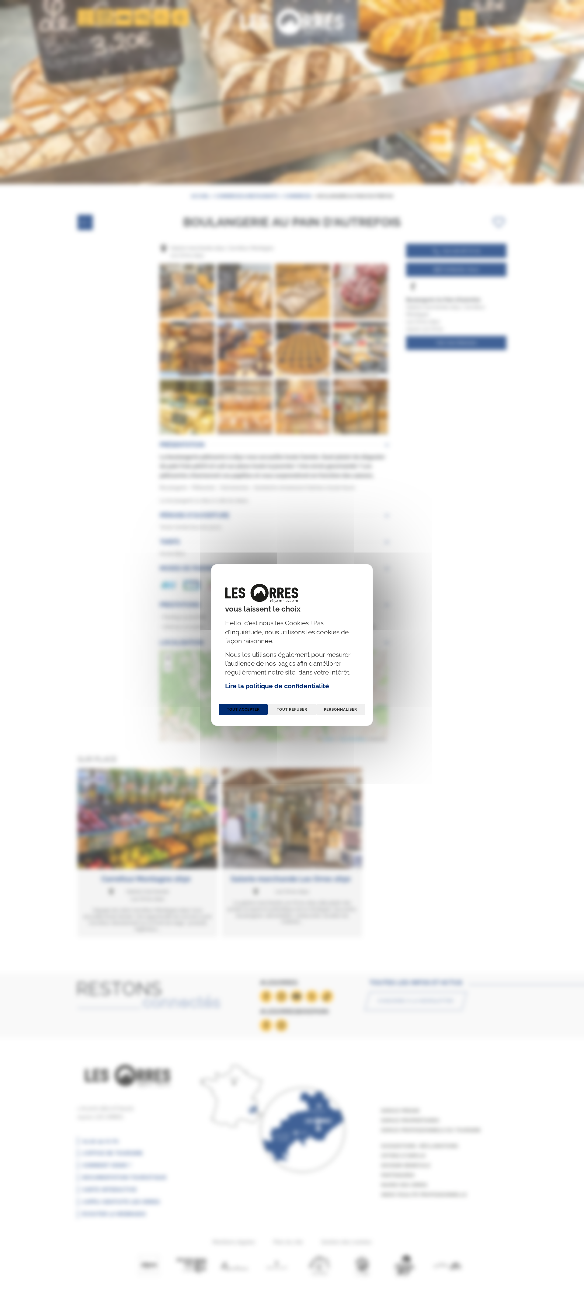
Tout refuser (292, 709)
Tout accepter (243, 709)
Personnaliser (340, 709)
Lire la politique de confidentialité (277, 686)
